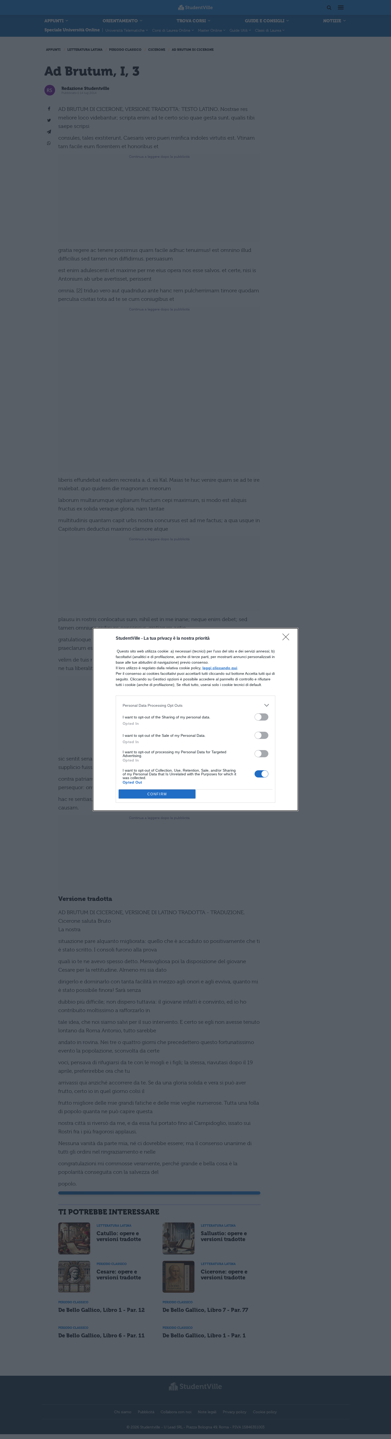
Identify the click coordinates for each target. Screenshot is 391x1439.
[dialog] (195, 719)
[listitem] (195, 705)
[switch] (261, 717)
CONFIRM (157, 794)
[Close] (287, 639)
